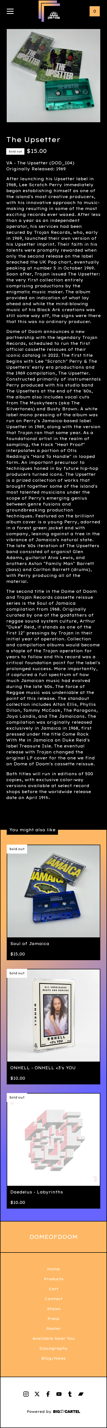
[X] (37, 1394)
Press (53, 1318)
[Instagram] (26, 1394)
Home (53, 1269)
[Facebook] (48, 1394)
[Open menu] (10, 12)
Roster (53, 1328)
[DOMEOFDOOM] (53, 15)
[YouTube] (58, 1394)
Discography (53, 1348)
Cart (53, 1288)
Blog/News (53, 1358)
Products (53, 1279)
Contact (53, 1298)
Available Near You (53, 1338)
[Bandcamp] (80, 1394)
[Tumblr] (69, 1394)
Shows (53, 1308)
